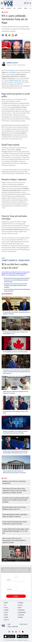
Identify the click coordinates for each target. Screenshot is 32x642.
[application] (16, 554)
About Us (6, 620)
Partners (20, 617)
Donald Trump (24, 260)
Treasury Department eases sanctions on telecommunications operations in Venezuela (14, 471)
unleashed (12, 72)
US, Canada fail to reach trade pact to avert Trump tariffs (15, 412)
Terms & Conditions (13, 627)
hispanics (8, 8)
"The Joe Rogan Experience (12, 80)
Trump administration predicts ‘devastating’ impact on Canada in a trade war (16, 312)
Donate (2, 8)
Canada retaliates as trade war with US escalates (15, 351)
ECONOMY (6, 610)
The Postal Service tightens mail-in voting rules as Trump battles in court (15, 332)
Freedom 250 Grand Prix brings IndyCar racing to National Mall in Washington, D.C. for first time (15, 531)
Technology (21, 615)
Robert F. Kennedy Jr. (9, 260)
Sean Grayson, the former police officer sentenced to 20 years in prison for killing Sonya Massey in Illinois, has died (16, 280)
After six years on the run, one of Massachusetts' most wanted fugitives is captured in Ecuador (14, 540)
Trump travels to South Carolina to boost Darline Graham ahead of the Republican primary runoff (15, 451)
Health (25, 8)
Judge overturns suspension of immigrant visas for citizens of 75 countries (15, 392)
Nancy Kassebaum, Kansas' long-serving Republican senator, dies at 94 (17, 290)
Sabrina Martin (12, 62)
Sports (6, 615)
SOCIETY (6, 612)
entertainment (22, 612)
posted (8, 151)
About (9, 624)
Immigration (21, 610)
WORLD (19, 607)
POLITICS (19, 8)
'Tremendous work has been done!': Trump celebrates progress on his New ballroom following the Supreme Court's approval (16, 371)
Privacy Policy (23, 624)
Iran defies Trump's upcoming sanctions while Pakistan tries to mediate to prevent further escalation (15, 285)
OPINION (6, 617)
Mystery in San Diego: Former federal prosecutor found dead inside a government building (15, 432)
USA (14, 8)
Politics (6, 12)
